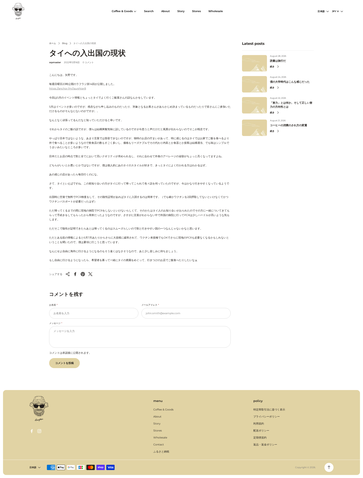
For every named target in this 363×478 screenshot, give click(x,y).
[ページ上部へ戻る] (329, 467)
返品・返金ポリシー (265, 444)
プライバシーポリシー (266, 416)
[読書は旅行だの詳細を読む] (254, 63)
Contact (158, 444)
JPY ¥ (335, 11)
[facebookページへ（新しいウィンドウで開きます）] (31, 431)
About (157, 416)
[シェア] (67, 274)
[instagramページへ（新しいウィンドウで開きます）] (39, 431)
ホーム (52, 43)
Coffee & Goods (163, 409)
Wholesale (160, 437)
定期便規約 (260, 437)
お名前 (52, 304)
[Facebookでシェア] (75, 274)
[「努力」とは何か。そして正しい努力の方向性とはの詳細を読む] (254, 105)
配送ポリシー (261, 430)
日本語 (321, 11)
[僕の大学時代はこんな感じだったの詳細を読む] (254, 84)
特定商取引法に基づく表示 (269, 409)
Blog (64, 43)
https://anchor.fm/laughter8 (67, 88)
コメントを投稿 (64, 363)
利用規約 (258, 423)
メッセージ (54, 323)
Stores (157, 430)
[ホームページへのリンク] (38, 408)
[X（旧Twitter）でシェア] (90, 274)
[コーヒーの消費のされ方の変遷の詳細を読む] (254, 128)
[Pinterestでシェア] (83, 274)
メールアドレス (149, 304)
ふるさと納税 (161, 451)
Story (157, 423)
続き (272, 66)
